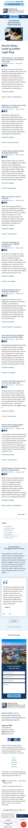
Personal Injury (11, 188)
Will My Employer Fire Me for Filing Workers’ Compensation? (14, 469)
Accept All (8, 820)
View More (14, 621)
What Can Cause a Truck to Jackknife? (11, 197)
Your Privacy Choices (11, 781)
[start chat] (23, 824)
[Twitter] (12, 739)
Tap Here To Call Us (14, 4)
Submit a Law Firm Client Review (14, 626)
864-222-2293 (11, 732)
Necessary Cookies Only (8, 824)
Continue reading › (8, 91)
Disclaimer (14, 760)
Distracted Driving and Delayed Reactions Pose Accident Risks (13, 336)
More (23, 16)
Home (4, 16)
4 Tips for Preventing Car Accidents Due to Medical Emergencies (10, 244)
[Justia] (18, 739)
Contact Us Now (14, 635)
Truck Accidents (12, 234)
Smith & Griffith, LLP (19, 810)
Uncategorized (8, 534)
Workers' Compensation (14, 97)
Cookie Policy (22, 781)
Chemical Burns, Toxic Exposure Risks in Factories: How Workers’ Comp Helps (13, 59)
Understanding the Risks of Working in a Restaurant (11, 290)
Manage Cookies (7, 783)
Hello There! (22, 819)
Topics (4, 523)
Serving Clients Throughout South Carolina (14, 548)
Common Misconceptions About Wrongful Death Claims (13, 152)
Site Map (14, 764)
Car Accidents (11, 281)
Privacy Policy (14, 762)
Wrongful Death (8, 538)
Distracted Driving (12, 142)
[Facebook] (9, 739)
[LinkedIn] (15, 739)
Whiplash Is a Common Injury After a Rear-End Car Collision (14, 106)
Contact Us (14, 16)
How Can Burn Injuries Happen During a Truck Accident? (12, 425)
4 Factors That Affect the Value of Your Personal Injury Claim (13, 382)
